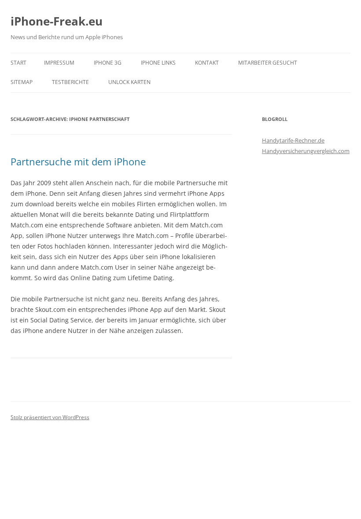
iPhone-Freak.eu (57, 21)
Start (18, 62)
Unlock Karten (129, 82)
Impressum (59, 62)
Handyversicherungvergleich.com (306, 151)
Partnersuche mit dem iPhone (78, 161)
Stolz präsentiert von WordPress (50, 417)
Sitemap (22, 82)
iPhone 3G (108, 62)
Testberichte (70, 82)
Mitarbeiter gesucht (267, 62)
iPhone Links (158, 62)
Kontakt (207, 62)
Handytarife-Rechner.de (293, 140)
